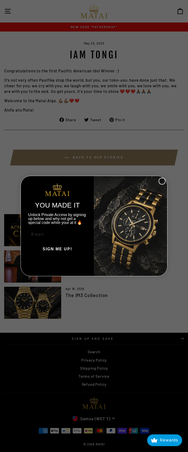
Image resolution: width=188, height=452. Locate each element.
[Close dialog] (162, 181)
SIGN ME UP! (57, 249)
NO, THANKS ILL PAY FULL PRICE (57, 264)
